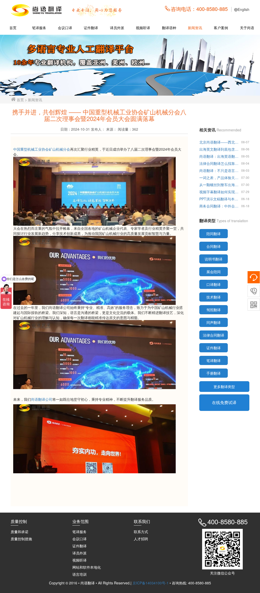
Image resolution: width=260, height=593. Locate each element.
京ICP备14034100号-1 (151, 582)
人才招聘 (141, 538)
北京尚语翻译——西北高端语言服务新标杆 (219, 142)
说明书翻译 (213, 258)
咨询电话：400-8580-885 (199, 8)
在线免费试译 (224, 402)
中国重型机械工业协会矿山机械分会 (41, 149)
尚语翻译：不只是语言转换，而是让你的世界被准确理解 (219, 170)
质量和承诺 (19, 531)
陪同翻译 (213, 233)
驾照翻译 (213, 309)
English (243, 9)
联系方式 (141, 531)
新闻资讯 (195, 27)
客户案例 (221, 27)
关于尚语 (247, 27)
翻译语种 (169, 27)
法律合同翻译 (213, 335)
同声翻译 (213, 322)
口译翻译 (213, 284)
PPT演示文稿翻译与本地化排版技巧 (219, 198)
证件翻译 (91, 27)
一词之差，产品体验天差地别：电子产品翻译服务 (219, 177)
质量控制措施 (21, 538)
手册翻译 (213, 373)
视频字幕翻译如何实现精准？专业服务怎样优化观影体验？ (219, 191)
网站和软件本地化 (86, 567)
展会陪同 (213, 271)
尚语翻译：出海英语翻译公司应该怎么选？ (219, 156)
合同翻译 (213, 246)
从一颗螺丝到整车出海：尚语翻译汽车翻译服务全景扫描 (219, 184)
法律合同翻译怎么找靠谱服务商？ (219, 163)
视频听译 (143, 27)
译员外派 (117, 27)
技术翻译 (213, 297)
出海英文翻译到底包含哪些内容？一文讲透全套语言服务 (219, 149)
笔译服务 (39, 27)
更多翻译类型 (224, 386)
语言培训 (79, 574)
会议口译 (65, 27)
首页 (13, 27)
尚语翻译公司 (41, 399)
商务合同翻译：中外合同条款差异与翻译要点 (219, 205)
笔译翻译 (213, 360)
